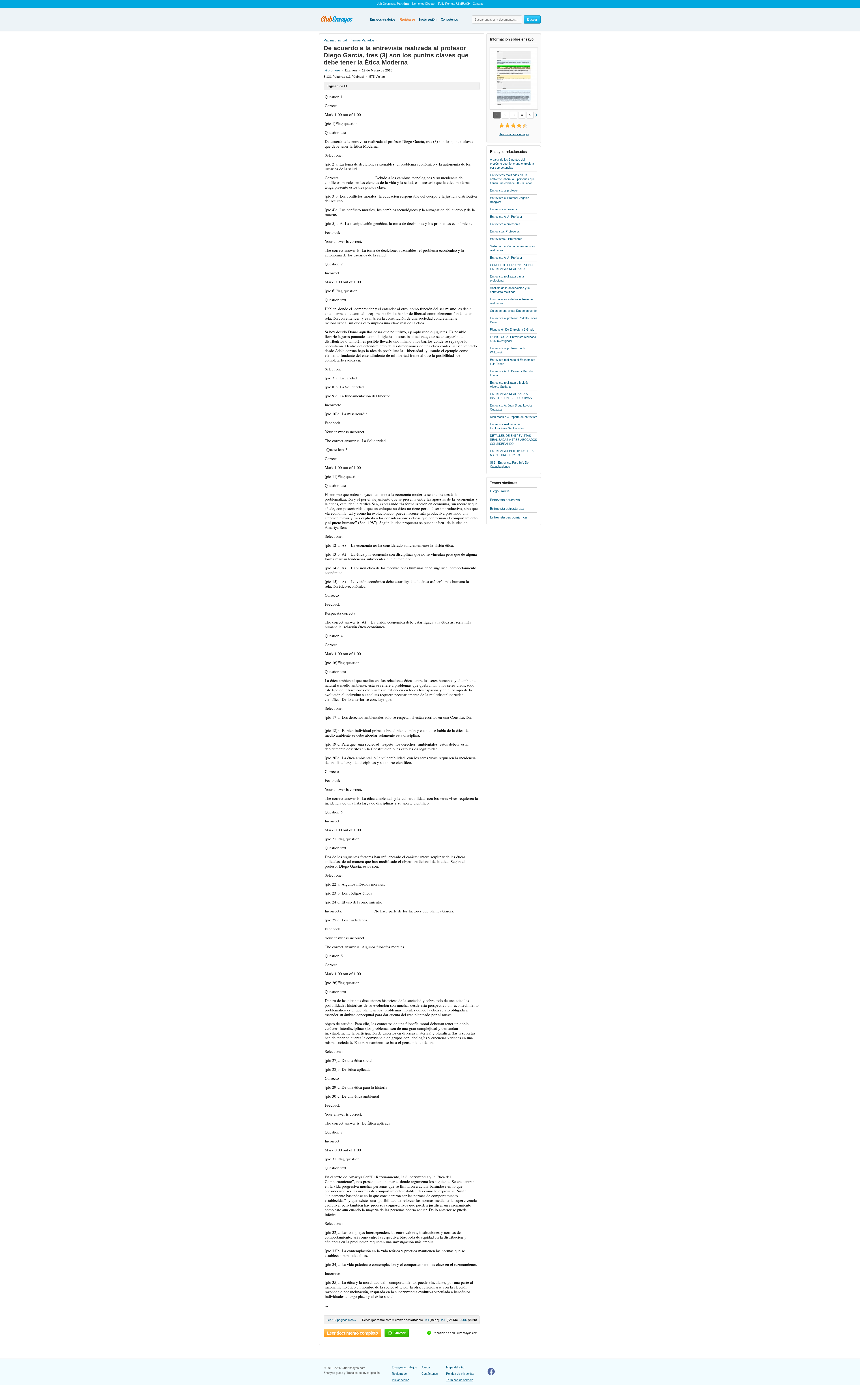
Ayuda (425, 1367)
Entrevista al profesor (504, 190)
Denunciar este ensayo (514, 134)
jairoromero (332, 70)
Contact (478, 3)
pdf (443, 1320)
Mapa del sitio (455, 1367)
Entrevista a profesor (503, 209)
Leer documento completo (352, 1333)
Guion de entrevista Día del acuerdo (513, 310)
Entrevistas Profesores (505, 231)
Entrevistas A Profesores (506, 239)
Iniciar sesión (427, 19)
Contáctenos (449, 19)
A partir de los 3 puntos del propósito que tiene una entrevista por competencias (512, 163)
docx (463, 1320)
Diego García (500, 491)
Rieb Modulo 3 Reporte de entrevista (513, 417)
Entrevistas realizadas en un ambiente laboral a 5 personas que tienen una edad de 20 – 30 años (512, 179)
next (536, 114)
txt (426, 1320)
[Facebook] (491, 1374)
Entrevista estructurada (507, 508)
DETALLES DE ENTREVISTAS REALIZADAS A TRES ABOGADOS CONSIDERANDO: (513, 439)
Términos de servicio (459, 1380)
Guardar (399, 1333)
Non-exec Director (423, 3)
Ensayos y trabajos (382, 19)
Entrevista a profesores (505, 224)
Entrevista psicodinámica (508, 517)
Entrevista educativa (505, 500)
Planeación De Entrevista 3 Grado (512, 329)
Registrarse (407, 19)
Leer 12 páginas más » (341, 1320)
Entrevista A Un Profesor (506, 216)
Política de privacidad (460, 1373)
